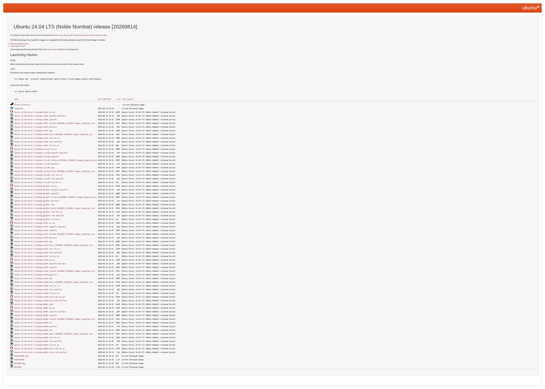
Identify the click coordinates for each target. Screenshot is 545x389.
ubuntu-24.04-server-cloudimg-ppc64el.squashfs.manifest (41, 190)
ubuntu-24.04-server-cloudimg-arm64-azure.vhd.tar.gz (39, 297)
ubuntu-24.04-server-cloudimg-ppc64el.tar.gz (35, 186)
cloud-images (53, 49)
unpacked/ (18, 109)
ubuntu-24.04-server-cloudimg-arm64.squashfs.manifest (40, 264)
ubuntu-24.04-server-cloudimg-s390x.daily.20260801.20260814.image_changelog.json (53, 134)
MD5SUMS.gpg (19, 363)
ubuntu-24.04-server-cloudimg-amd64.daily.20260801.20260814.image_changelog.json (53, 334)
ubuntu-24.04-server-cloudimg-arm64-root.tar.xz (37, 286)
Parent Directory (22, 105)
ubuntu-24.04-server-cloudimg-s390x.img (33, 131)
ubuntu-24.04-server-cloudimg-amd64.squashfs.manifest (40, 312)
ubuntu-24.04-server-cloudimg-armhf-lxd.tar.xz (36, 256)
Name (16, 99)
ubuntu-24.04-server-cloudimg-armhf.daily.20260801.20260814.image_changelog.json (53, 245)
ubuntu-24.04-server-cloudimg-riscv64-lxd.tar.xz (37, 182)
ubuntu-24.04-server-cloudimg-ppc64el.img (34, 205)
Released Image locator (19, 44)
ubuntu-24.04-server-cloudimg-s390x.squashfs (35, 120)
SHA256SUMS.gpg (21, 356)
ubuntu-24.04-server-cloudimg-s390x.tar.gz (34, 112)
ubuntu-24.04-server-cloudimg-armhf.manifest (35, 238)
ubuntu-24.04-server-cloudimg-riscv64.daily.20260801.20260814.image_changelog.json (54, 171)
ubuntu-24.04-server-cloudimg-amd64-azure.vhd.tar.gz (39, 349)
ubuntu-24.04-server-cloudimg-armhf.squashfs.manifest (40, 227)
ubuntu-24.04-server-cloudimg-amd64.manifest (35, 326)
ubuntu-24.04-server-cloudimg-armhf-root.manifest (38, 253)
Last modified (104, 99)
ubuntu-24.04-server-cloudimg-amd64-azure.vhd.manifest (40, 352)
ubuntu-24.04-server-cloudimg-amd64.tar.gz (34, 308)
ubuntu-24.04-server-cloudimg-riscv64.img (34, 168)
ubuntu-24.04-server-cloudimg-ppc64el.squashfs (36, 193)
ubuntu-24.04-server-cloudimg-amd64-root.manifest (38, 341)
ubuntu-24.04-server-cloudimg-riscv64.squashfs (36, 157)
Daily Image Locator (18, 46)
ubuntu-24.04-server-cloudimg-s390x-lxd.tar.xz (36, 145)
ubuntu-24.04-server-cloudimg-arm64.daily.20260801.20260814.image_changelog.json (53, 282)
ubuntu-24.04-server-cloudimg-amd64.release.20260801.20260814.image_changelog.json (54, 319)
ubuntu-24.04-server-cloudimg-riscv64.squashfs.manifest (41, 153)
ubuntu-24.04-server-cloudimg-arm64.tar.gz (34, 260)
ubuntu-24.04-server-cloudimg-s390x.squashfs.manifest (40, 116)
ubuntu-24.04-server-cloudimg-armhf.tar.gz (34, 223)
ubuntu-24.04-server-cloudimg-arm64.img (33, 278)
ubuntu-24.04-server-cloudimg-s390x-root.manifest (38, 142)
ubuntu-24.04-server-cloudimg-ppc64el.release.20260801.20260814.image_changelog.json (55, 197)
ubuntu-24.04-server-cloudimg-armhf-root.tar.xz (37, 249)
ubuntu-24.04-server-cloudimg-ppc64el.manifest (36, 201)
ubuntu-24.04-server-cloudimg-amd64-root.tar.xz (37, 338)
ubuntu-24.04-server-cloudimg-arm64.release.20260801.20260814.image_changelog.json (54, 271)
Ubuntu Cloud (57, 35)
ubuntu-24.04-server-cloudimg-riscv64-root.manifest (39, 179)
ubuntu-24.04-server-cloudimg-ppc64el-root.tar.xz (38, 212)
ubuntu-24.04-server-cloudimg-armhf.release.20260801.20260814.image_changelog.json (54, 234)
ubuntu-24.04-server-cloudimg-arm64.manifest (35, 275)
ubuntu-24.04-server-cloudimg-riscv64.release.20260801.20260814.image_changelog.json (55, 160)
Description (128, 99)
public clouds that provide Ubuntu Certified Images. (88, 35)
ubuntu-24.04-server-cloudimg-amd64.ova (33, 323)
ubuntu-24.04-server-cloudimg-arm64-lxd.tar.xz (36, 293)
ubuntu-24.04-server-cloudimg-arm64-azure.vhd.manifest (40, 301)
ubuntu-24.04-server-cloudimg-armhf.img (33, 242)
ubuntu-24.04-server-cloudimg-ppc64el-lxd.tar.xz (37, 219)
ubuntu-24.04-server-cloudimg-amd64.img (33, 330)
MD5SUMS (17, 367)
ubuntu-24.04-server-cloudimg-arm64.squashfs (35, 267)
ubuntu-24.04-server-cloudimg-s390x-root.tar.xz (37, 138)
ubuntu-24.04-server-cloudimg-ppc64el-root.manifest (39, 216)
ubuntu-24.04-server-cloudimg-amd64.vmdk (33, 304)
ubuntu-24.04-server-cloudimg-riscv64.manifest (36, 164)
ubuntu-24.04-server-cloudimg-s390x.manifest (35, 127)
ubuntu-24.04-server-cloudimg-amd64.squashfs (35, 315)
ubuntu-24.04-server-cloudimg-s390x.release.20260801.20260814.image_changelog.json (54, 123)
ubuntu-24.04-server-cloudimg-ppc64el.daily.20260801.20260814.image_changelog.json (54, 208)
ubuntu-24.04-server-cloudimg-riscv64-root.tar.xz (38, 175)
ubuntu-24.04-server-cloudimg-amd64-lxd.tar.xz (36, 345)
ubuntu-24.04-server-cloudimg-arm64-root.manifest (38, 290)
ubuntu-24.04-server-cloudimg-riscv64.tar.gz (35, 149)
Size (119, 99)
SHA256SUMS (19, 360)
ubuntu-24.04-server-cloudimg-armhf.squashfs (35, 230)
